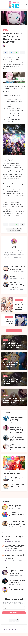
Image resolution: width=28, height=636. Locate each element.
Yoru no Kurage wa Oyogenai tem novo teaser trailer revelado (13, 364)
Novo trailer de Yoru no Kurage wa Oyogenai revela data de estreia (13, 400)
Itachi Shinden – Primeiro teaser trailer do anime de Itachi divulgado (17, 268)
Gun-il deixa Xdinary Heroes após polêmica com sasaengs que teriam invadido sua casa (16, 419)
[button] (14, 78)
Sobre (5, 629)
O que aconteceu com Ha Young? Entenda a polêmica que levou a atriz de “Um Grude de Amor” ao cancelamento (17, 429)
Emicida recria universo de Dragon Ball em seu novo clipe (17, 589)
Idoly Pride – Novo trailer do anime (17, 275)
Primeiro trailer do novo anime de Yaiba (17, 485)
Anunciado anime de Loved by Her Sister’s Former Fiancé (13, 472)
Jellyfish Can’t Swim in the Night (14, 228)
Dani (9, 45)
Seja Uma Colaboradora (14, 629)
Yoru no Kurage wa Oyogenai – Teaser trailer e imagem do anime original (13, 345)
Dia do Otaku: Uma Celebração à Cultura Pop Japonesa (16, 514)
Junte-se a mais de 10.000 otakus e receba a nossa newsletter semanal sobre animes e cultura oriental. (14, 603)
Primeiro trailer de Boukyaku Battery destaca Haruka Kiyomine (17, 580)
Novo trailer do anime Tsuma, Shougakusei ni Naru (17, 478)
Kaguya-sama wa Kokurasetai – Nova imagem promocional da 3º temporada (17, 285)
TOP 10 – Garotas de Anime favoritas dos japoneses (17, 505)
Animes (5, 30)
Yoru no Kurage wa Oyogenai (14, 230)
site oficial (7, 57)
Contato (23, 629)
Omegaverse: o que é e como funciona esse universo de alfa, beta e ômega (17, 438)
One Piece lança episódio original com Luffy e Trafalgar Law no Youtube (17, 523)
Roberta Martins (8, 541)
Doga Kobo (17, 88)
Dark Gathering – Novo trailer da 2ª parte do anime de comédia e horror (17, 572)
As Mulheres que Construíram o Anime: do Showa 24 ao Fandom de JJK (17, 446)
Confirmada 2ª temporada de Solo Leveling (9, 321)
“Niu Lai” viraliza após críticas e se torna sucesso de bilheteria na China (15, 538)
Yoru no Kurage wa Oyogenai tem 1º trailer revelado (12, 381)
